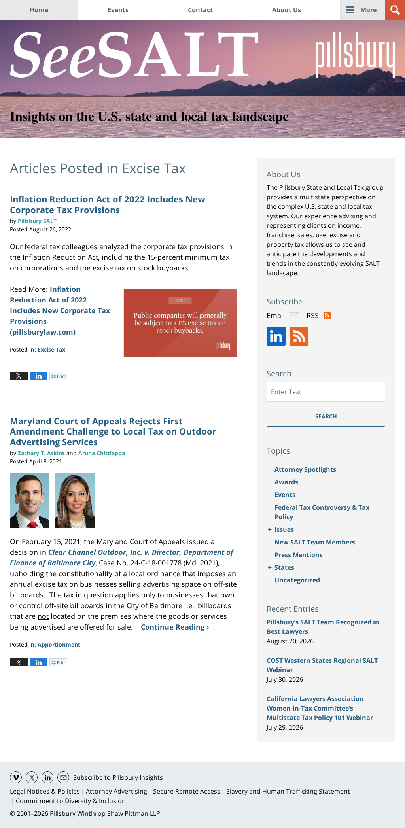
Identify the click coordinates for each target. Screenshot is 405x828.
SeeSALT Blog (134, 55)
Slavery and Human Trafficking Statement (288, 791)
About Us (286, 10)
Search (326, 416)
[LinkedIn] (276, 336)
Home (39, 10)
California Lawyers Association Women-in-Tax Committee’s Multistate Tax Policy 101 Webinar (320, 708)
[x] (32, 777)
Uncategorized (297, 580)
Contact (200, 10)
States (284, 567)
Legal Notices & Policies (45, 791)
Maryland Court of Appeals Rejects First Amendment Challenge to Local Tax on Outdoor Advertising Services (113, 431)
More (368, 10)
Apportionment (59, 644)
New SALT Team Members (314, 542)
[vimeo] (16, 777)
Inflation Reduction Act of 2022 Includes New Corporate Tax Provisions (107, 204)
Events (118, 10)
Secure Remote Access (186, 791)
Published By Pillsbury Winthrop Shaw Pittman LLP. (355, 55)
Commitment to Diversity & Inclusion (71, 800)
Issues (284, 529)
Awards (286, 482)
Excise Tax (51, 349)
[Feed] (299, 336)
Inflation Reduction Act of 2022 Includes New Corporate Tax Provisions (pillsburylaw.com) (60, 310)
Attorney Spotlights (305, 469)
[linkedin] (47, 777)
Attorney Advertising (116, 791)
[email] (63, 777)
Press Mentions (298, 554)
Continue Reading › (175, 626)
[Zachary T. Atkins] (32, 501)
